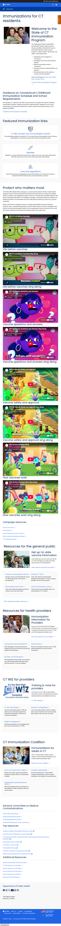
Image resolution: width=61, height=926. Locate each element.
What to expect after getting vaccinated (14, 536)
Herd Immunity (7, 530)
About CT (14, 911)
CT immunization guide (9, 539)
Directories (7, 913)
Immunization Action (11, 842)
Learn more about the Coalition (15, 770)
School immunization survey (41, 587)
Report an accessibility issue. (52, 1)
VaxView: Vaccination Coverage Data (15, 851)
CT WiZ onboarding (11, 707)
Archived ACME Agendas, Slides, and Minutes (16, 822)
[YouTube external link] (12, 890)
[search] (53, 5)
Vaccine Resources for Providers (12, 868)
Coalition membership (39, 770)
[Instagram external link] (6, 890)
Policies (20, 911)
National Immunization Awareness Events (15, 862)
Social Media (16, 913)
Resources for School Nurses (11, 877)
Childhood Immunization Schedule (15, 112)
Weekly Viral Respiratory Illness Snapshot (17, 854)
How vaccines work (8, 527)
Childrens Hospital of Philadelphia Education (18, 831)
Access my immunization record (17, 574)
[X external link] (9, 890)
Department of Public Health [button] (18, 9)
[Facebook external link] (4, 890)
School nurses (36, 644)
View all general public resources (16, 601)
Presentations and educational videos (15, 783)
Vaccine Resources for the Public (12, 871)
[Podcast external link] (18, 890)
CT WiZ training (37, 700)
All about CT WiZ (37, 574)
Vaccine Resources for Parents (12, 874)
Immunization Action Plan (14, 587)
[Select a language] (57, 5)
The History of (10, 845)
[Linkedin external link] (15, 890)
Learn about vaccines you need (42, 567)
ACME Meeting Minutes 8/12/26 (12, 819)
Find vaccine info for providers (42, 637)
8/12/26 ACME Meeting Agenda (12, 816)
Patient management (12, 722)
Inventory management (39, 707)
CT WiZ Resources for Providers (12, 865)
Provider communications (13, 657)
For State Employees (28, 913)
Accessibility (28, 911)
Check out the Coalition (40, 763)
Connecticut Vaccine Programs (15, 644)
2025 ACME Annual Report (10, 813)
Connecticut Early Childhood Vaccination (16, 834)
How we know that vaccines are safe (13, 533)
